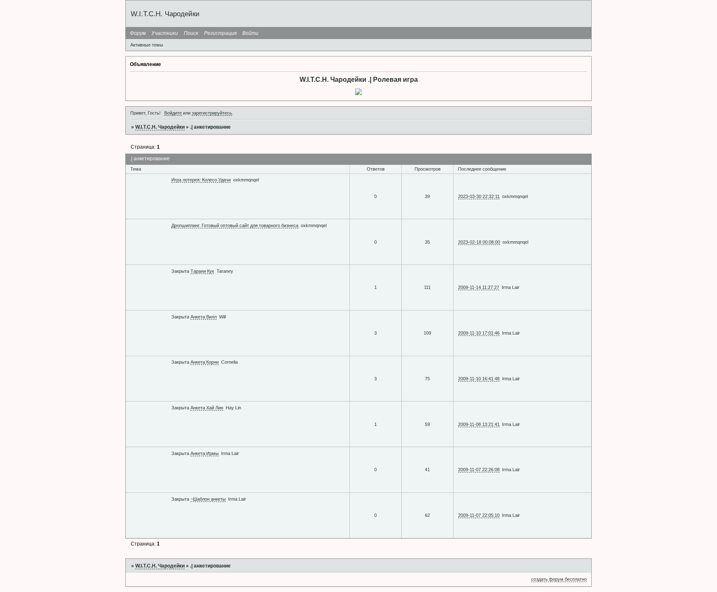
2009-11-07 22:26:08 (479, 469)
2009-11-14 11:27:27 (478, 287)
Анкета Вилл (203, 316)
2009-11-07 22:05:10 (479, 515)
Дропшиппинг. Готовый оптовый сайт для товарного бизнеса (234, 225)
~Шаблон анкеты (208, 499)
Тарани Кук (202, 271)
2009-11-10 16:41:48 (479, 378)
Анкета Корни (204, 362)
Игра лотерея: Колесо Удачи (201, 179)
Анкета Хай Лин (206, 407)
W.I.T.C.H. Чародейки (160, 127)
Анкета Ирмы (204, 453)
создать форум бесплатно (559, 579)
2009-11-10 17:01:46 (479, 332)
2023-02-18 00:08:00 (479, 242)
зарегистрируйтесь (212, 112)
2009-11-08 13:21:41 (479, 424)
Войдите (173, 112)
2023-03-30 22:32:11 (479, 196)
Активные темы (146, 44)
